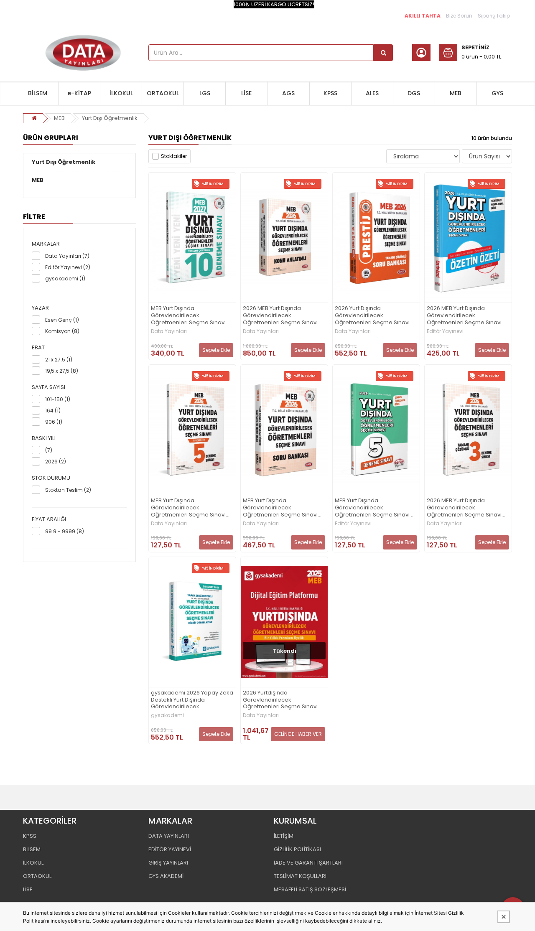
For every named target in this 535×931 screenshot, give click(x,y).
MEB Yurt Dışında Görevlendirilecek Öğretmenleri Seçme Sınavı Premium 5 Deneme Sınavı (188, 508)
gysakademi (167, 715)
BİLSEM (37, 93)
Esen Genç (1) (62, 319)
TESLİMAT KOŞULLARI (300, 876)
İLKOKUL (121, 93)
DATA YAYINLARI (168, 836)
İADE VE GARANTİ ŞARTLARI (308, 863)
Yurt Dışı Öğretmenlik (110, 118)
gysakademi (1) (65, 278)
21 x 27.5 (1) (58, 359)
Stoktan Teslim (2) (68, 489)
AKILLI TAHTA (423, 15)
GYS (497, 93)
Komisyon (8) (62, 331)
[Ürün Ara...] (383, 52)
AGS (288, 93)
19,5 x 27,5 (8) (61, 370)
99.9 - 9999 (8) (64, 531)
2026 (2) (55, 461)
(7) (48, 450)
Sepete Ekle (216, 350)
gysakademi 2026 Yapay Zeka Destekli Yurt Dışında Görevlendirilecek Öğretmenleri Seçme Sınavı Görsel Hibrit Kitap (192, 700)
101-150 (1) (57, 399)
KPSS (330, 93)
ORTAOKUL (163, 93)
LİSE (246, 93)
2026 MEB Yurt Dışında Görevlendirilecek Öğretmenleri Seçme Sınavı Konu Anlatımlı (280, 315)
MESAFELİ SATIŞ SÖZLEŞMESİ (310, 889)
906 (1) (53, 421)
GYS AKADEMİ (165, 876)
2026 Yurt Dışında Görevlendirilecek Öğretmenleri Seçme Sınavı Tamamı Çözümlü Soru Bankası (372, 315)
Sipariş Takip (494, 15)
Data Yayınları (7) (67, 255)
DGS (414, 93)
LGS (204, 93)
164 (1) (53, 410)
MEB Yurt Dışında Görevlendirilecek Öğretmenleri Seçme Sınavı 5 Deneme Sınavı (374, 508)
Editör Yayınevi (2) (67, 267)
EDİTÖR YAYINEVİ (169, 849)
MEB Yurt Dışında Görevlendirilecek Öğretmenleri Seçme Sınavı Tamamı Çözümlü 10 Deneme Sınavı (190, 315)
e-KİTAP (79, 93)
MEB (455, 93)
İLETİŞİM (283, 836)
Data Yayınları (169, 331)
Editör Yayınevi (445, 331)
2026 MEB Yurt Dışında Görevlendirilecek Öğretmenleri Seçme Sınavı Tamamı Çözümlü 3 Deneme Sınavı (465, 508)
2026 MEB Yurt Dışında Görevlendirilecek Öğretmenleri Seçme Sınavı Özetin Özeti (464, 315)
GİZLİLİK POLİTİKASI (297, 849)
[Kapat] (503, 917)
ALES (372, 93)
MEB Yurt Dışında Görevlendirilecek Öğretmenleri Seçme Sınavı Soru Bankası (280, 508)
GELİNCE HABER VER (298, 734)
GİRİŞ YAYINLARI (168, 863)
